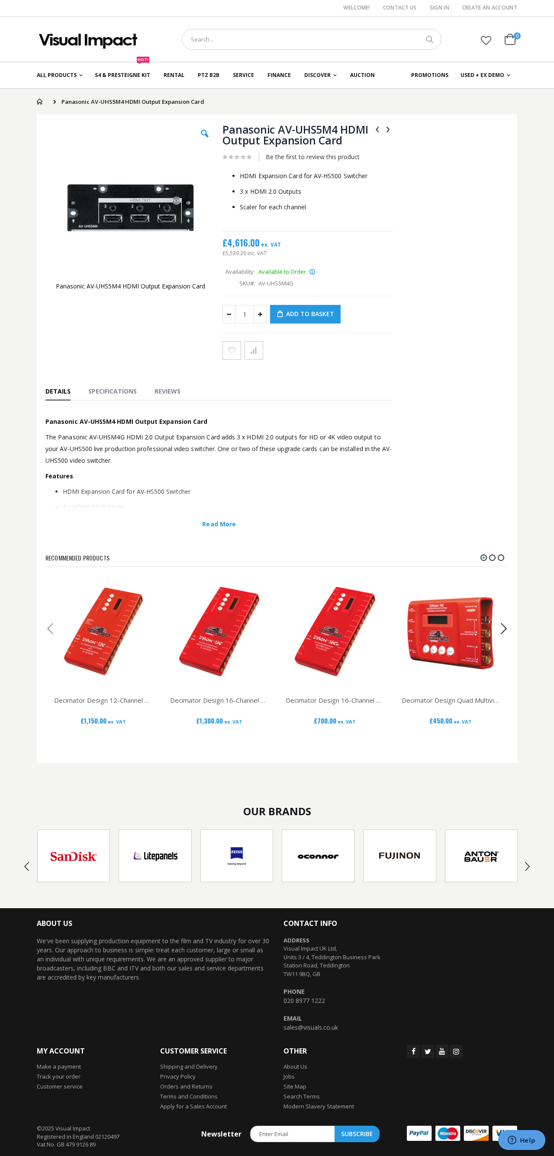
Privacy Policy (178, 1076)
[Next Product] (388, 129)
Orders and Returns (186, 1086)
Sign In (439, 7)
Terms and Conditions (189, 1096)
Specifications (112, 391)
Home (39, 102)
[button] (486, 40)
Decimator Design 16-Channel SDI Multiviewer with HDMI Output (335, 700)
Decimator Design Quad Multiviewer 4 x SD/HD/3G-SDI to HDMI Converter (451, 700)
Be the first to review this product (313, 157)
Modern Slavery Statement (318, 1106)
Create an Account (489, 7)
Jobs (289, 1076)
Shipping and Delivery (189, 1066)
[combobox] (311, 39)
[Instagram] (456, 1051)
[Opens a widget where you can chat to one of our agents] (521, 1141)
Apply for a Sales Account (193, 1106)
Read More (219, 524)
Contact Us (400, 7)
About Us (295, 1066)
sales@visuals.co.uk (310, 1027)
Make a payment (59, 1066)
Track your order (59, 1076)
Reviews (167, 391)
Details (58, 391)
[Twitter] (427, 1051)
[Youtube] (441, 1051)
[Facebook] (413, 1051)
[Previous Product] (377, 129)
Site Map (294, 1086)
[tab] (62, 390)
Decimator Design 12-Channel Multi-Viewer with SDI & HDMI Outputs (103, 700)
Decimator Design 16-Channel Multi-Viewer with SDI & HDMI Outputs (219, 700)
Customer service (60, 1086)
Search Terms (301, 1096)
